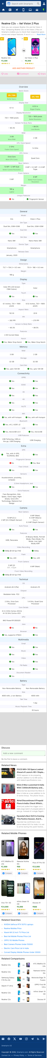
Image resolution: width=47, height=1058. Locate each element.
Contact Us (6, 1055)
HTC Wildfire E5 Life (7, 862)
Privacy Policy (19, 1055)
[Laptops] (30, 9)
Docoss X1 (37, 903)
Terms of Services (35, 1055)
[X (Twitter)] (14, 1038)
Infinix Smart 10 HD (23, 902)
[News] (10, 9)
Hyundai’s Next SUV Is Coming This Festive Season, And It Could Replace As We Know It (30, 817)
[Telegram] (32, 1038)
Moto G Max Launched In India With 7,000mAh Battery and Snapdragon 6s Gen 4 (30, 786)
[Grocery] (43, 9)
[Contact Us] (3, 1038)
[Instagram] (26, 1038)
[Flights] (16, 9)
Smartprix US (7, 1046)
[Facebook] (8, 1038)
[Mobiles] (23, 9)
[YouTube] (20, 1038)
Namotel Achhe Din (23, 862)
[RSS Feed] (38, 1038)
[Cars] (37, 9)
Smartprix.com (22, 1052)
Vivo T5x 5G (6, 903)
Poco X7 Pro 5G (39, 863)
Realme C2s (6, 58)
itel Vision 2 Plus (31, 58)
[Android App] (43, 1038)
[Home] (3, 9)
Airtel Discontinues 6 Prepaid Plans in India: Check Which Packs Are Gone (30, 802)
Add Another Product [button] (23, 68)
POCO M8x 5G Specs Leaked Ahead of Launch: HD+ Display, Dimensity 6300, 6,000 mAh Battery (31, 771)
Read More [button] (41, 34)
